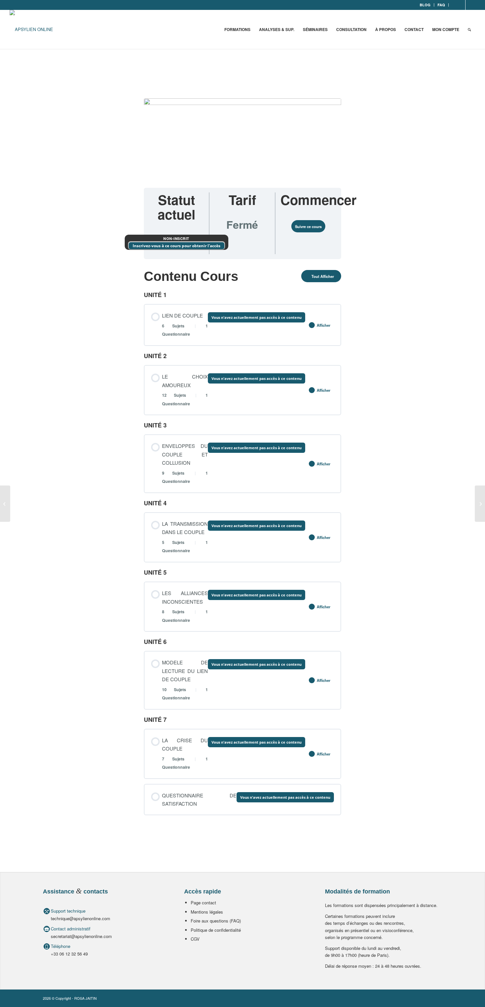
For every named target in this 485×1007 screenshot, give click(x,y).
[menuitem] (425, 5)
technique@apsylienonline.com (80, 918)
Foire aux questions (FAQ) (216, 921)
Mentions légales (207, 912)
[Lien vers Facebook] (460, 5)
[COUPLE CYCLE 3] (480, 504)
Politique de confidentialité (216, 930)
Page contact (203, 902)
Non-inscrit (176, 238)
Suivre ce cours (308, 226)
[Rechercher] (469, 29)
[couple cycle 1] (242, 139)
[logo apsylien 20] (31, 29)
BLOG (425, 4)
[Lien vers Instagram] (470, 5)
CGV (195, 939)
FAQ (441, 4)
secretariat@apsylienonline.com (81, 936)
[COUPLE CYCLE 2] (5, 504)
